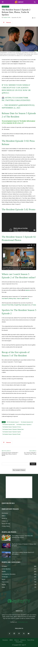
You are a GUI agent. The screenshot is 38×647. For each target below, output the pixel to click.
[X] (24, 633)
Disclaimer (5, 513)
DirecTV (26, 298)
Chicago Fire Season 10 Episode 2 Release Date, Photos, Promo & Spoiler (10, 454)
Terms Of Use (6, 523)
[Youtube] (28, 633)
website (27, 290)
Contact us (5, 521)
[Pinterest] (19, 633)
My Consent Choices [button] (19, 470)
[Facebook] (9, 633)
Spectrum (27, 305)
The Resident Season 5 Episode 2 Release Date (13, 429)
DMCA (3, 516)
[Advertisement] (19, 487)
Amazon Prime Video (8, 305)
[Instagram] (14, 633)
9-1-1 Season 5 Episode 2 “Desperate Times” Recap (30, 453)
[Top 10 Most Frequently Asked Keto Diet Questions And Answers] (6, 538)
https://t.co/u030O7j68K (16, 98)
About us (4, 518)
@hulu (5, 93)
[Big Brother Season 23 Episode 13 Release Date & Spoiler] (6, 545)
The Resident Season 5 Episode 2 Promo (11, 427)
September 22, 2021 (11, 108)
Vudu (22, 305)
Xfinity (11, 298)
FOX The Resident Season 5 (13, 422)
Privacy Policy (6, 526)
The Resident (5, 6)
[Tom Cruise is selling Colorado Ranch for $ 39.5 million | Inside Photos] (6, 554)
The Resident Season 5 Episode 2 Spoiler (11, 431)
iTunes (34, 305)
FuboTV (19, 298)
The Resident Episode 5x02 (8, 424)
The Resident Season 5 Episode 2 (23, 424)
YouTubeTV (5, 298)
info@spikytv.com (22, 622)
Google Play (17, 305)
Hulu (14, 298)
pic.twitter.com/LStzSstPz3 (16, 100)
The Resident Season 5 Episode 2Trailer (11, 434)
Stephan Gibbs (6, 17)
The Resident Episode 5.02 (27, 422)
